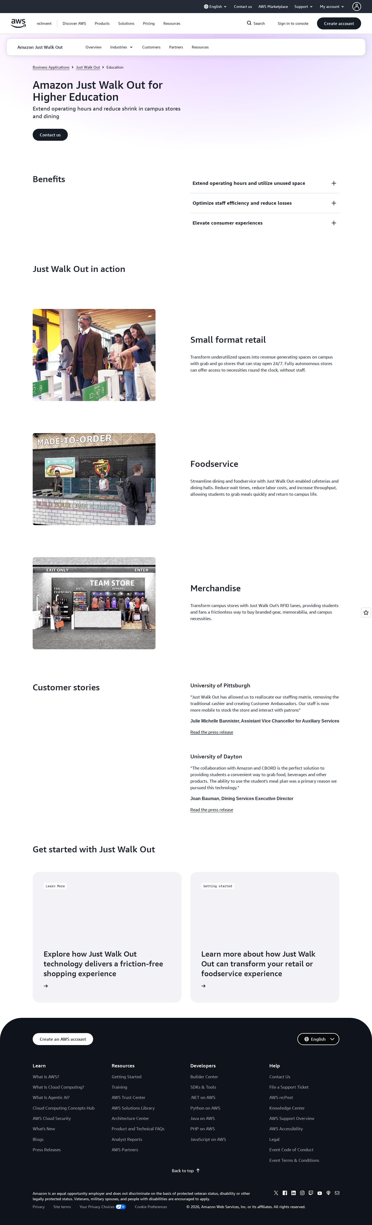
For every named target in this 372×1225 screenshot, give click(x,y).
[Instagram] (302, 1194)
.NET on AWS (202, 1097)
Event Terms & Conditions (294, 1160)
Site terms (62, 1206)
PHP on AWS (202, 1128)
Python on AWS (205, 1108)
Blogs (38, 1139)
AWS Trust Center (128, 1097)
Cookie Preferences (151, 1206)
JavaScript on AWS (208, 1139)
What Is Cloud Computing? (58, 1087)
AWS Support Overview (291, 1118)
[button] (74, 23)
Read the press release (211, 732)
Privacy (39, 1206)
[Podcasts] (328, 1194)
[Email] (337, 1194)
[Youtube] (320, 1194)
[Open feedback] (366, 612)
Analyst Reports (127, 1139)
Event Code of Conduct (291, 1149)
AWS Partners (125, 1149)
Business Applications (51, 67)
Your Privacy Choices (97, 1206)
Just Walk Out (88, 67)
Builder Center (204, 1076)
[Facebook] (285, 1194)
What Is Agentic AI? (51, 1097)
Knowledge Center (287, 1108)
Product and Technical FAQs (138, 1128)
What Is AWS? (46, 1076)
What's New (44, 1128)
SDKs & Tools (203, 1087)
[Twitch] (311, 1194)
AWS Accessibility (286, 1128)
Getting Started (126, 1076)
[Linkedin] (293, 1194)
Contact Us (279, 1076)
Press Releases (47, 1149)
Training (119, 1087)
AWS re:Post (281, 1097)
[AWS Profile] (356, 6)
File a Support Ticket (289, 1087)
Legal (274, 1139)
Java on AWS (202, 1118)
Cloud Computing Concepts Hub (63, 1108)
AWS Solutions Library (133, 1108)
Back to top (183, 1170)
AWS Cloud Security (52, 1118)
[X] (276, 1194)
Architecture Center (130, 1118)
